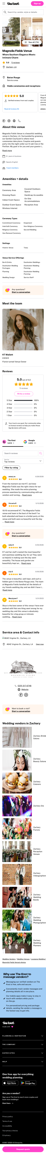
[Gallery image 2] (26, 32)
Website (24, 689)
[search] (40, 453)
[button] (23, 336)
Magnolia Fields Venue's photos (14, 962)
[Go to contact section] (19, 121)
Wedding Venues (23, 959)
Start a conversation (21, 292)
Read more (7, 150)
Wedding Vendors (8, 959)
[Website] (14, 120)
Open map (40, 644)
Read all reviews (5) (11, 109)
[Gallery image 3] (37, 32)
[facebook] (3, 120)
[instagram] (9, 120)
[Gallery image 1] (11, 32)
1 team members (12, 168)
